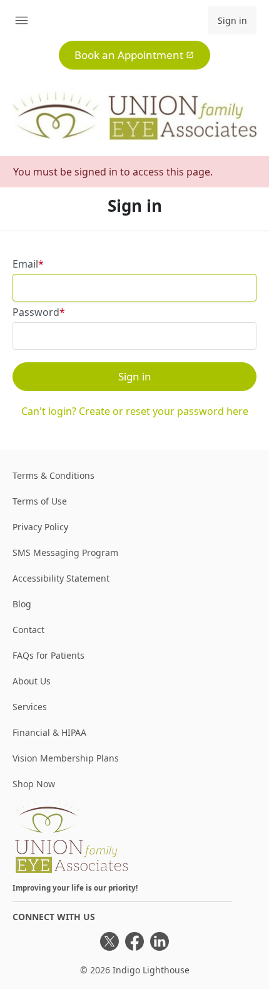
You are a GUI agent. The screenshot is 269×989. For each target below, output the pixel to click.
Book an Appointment (128, 55)
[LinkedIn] (159, 941)
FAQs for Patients (48, 655)
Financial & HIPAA (49, 732)
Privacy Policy (40, 527)
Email (25, 264)
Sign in (232, 20)
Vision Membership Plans (66, 758)
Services (30, 707)
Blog (22, 604)
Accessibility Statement (61, 578)
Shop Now (34, 784)
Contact (28, 630)
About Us (32, 681)
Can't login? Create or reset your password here (134, 411)
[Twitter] (109, 941)
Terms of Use (40, 501)
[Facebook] (134, 941)
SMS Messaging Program (65, 552)
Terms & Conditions (53, 475)
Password (36, 312)
